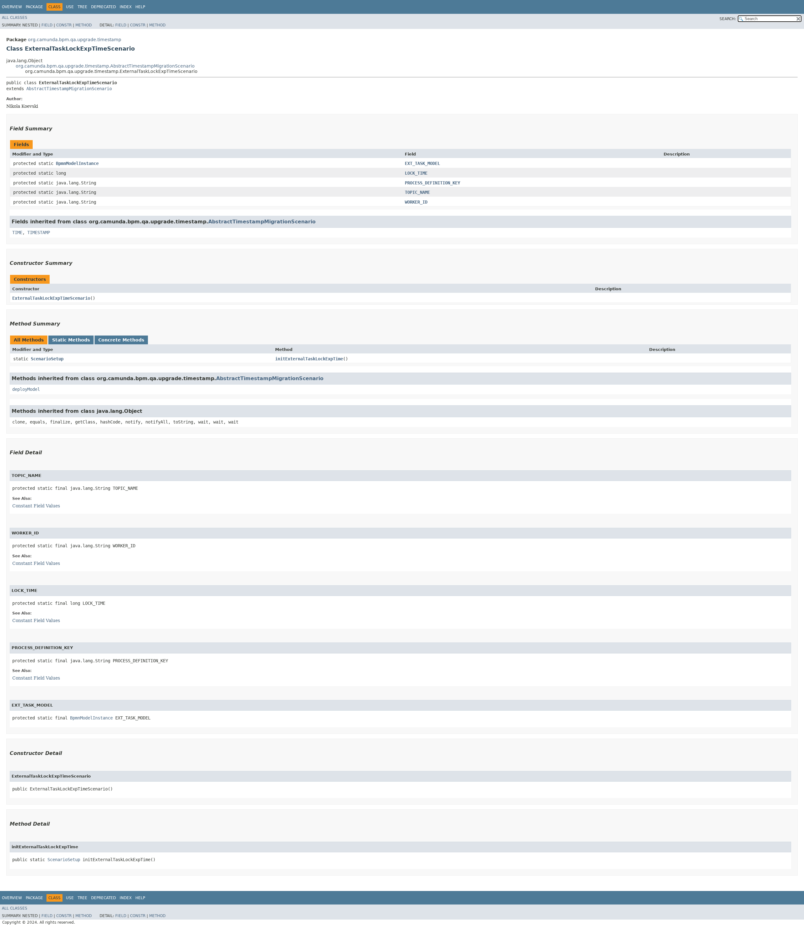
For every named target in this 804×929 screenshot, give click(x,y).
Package (34, 7)
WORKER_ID (416, 202)
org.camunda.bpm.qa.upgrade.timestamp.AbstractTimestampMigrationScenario (105, 65)
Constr (64, 25)
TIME (17, 232)
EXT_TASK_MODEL (422, 163)
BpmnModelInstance (77, 163)
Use (70, 7)
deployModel (26, 389)
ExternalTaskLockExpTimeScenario (51, 298)
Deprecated (103, 7)
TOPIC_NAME (417, 192)
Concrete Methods (121, 339)
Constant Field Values (36, 505)
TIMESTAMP (38, 232)
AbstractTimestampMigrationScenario (69, 88)
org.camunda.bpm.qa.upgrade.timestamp (74, 39)
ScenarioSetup (47, 358)
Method (83, 25)
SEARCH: (728, 19)
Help (140, 7)
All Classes (14, 17)
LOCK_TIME (416, 173)
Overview (12, 7)
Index (126, 7)
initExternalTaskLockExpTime (309, 358)
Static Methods (71, 339)
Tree (82, 7)
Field (46, 25)
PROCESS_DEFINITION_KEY (432, 182)
